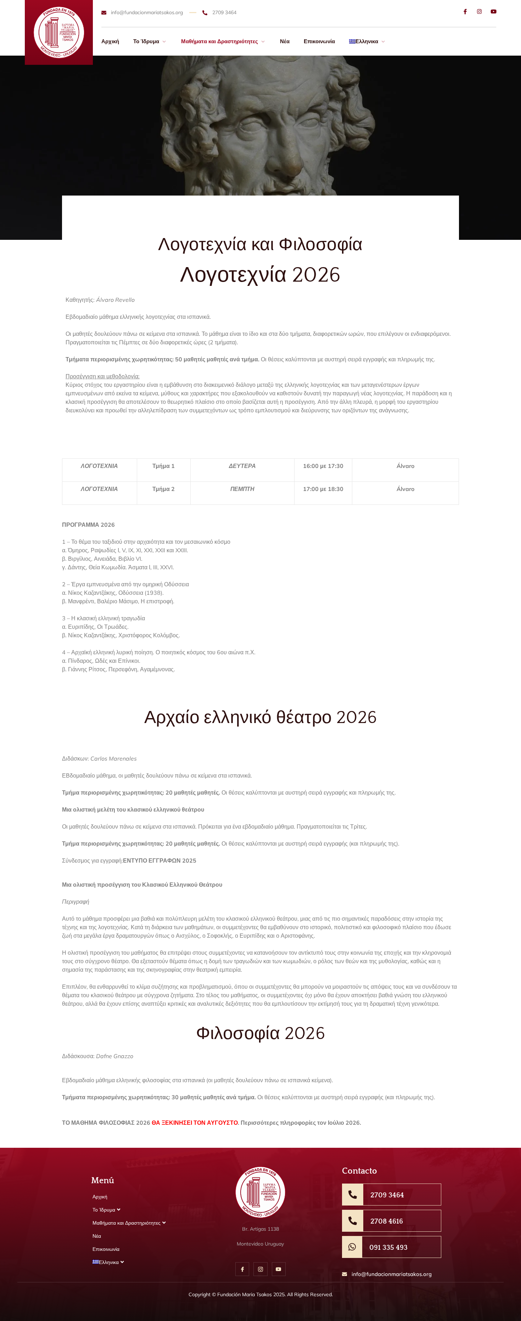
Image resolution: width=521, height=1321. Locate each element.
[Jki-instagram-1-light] (260, 1269)
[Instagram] (479, 11)
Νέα (285, 41)
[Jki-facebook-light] (465, 11)
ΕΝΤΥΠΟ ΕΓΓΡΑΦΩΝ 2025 (159, 860)
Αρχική (110, 41)
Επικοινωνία (319, 41)
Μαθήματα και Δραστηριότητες (219, 41)
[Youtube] (493, 11)
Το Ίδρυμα (146, 41)
